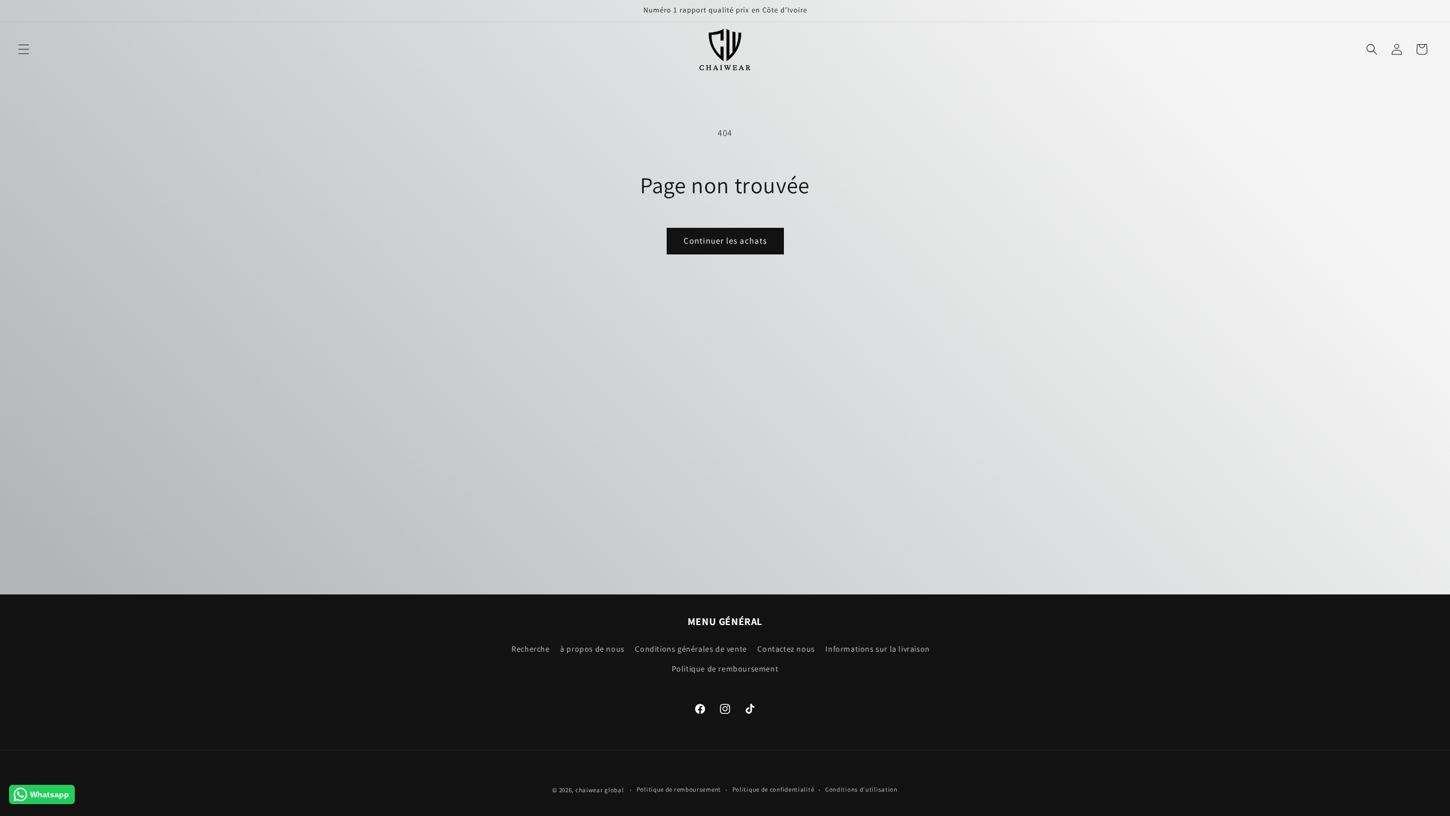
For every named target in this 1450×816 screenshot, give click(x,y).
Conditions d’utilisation (861, 789)
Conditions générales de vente (691, 649)
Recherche (530, 649)
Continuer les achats (725, 240)
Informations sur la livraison (877, 649)
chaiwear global (599, 790)
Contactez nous (785, 649)
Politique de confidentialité (773, 789)
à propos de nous (592, 649)
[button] (23, 49)
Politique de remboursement (725, 669)
